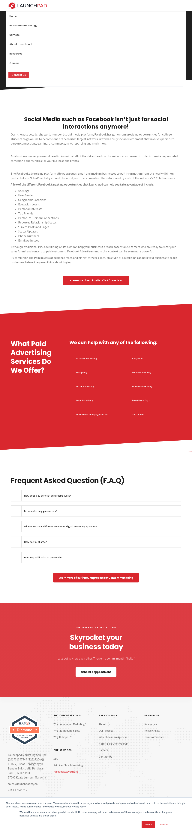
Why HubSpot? (62, 737)
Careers (14, 63)
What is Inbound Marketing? (69, 724)
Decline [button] (164, 824)
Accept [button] (148, 824)
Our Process (106, 730)
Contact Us (18, 75)
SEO (55, 758)
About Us (104, 724)
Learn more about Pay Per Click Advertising (96, 280)
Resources (150, 724)
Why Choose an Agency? (113, 737)
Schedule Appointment (96, 672)
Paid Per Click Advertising (68, 765)
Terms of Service (154, 737)
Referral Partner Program (113, 743)
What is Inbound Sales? (66, 730)
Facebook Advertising (66, 771)
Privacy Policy (152, 730)
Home (13, 16)
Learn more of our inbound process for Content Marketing (96, 578)
